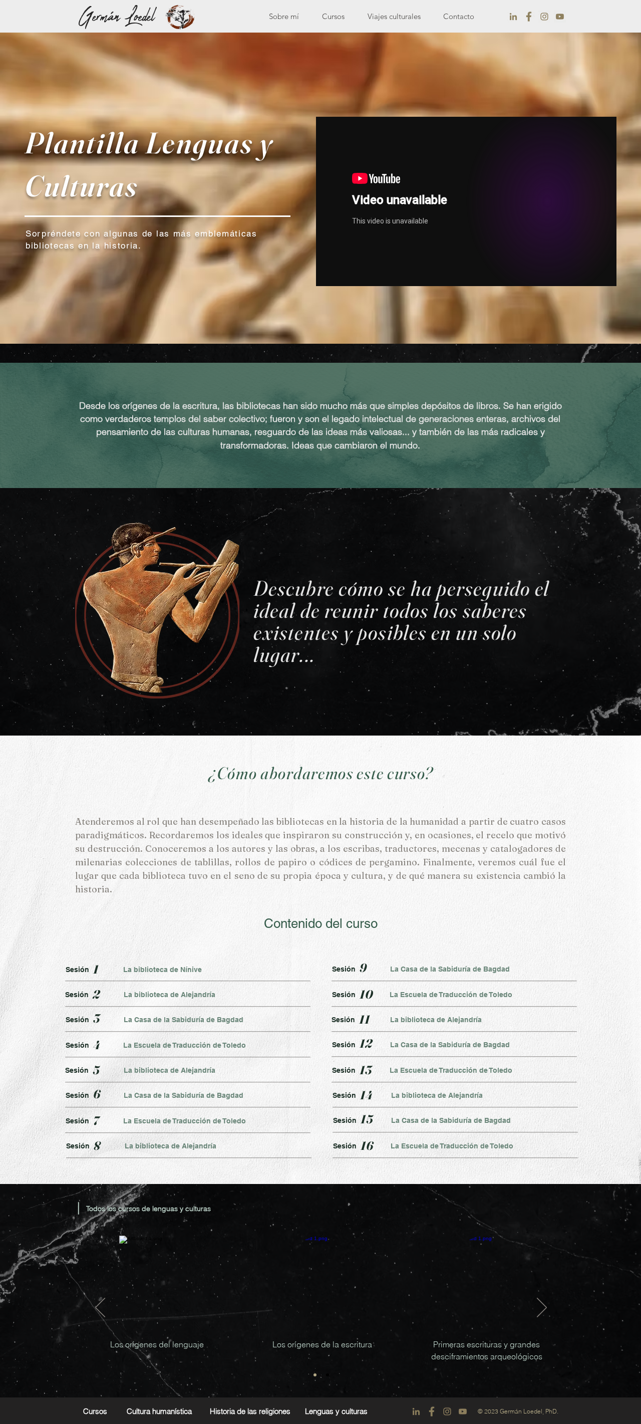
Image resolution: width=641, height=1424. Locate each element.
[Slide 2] (327, 1374)
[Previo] (100, 1308)
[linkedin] (513, 17)
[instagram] (544, 17)
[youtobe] (560, 17)
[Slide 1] (314, 1374)
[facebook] (529, 17)
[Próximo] (542, 1308)
